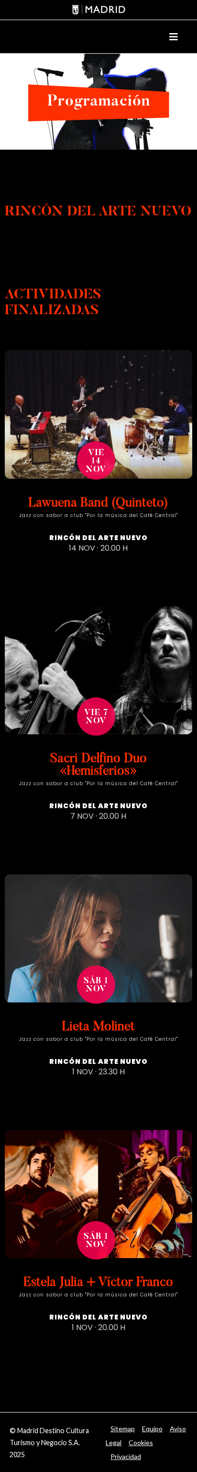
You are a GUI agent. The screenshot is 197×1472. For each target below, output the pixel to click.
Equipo (152, 1429)
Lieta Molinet (98, 1027)
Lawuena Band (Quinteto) (98, 503)
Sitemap (122, 1429)
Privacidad (125, 1456)
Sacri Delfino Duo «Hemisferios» (98, 765)
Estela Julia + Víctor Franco (98, 1282)
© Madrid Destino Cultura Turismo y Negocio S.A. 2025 (49, 1442)
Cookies (141, 1442)
